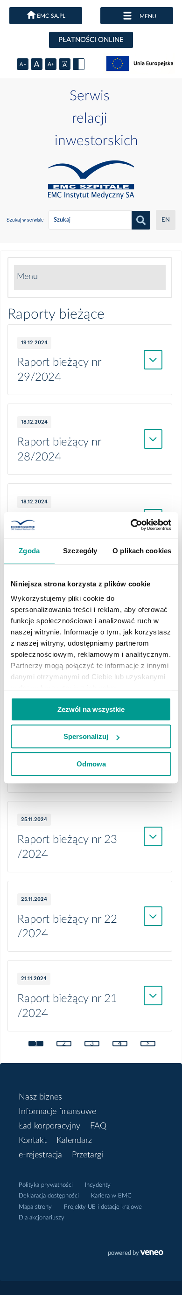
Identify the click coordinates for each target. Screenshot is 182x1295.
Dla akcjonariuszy (41, 1218)
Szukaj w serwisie (25, 219)
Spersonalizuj (85, 736)
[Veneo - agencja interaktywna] (135, 1254)
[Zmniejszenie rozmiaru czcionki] (22, 64)
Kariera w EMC (111, 1196)
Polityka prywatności (46, 1185)
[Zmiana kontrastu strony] (78, 64)
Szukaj (141, 220)
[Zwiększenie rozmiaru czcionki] (50, 64)
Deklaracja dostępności (49, 1196)
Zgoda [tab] (29, 551)
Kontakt (33, 1140)
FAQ (98, 1126)
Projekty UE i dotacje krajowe (103, 1207)
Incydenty (98, 1185)
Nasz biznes (40, 1097)
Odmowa (91, 764)
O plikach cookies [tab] (141, 551)
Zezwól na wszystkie (91, 709)
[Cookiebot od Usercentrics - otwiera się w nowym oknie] (131, 525)
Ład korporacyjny (49, 1126)
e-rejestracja (40, 1155)
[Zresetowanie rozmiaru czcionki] (36, 64)
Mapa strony (35, 1207)
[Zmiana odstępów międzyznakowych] (64, 64)
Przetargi (87, 1155)
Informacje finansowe (57, 1111)
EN (165, 220)
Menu (27, 276)
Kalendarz (74, 1140)
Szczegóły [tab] (80, 551)
